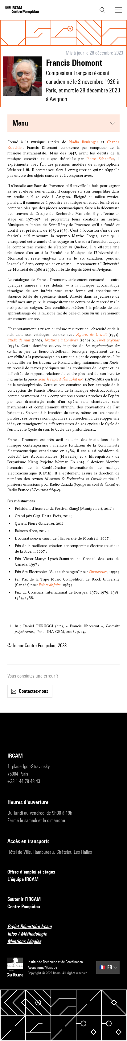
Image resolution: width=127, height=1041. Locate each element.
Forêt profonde (108, 340)
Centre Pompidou (23, 907)
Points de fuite (49, 584)
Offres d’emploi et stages (31, 872)
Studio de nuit (18, 340)
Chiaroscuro (98, 571)
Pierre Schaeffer (100, 158)
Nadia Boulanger (83, 142)
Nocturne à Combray (61, 340)
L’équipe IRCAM (23, 879)
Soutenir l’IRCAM (24, 899)
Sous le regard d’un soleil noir (61, 379)
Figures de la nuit (91, 334)
